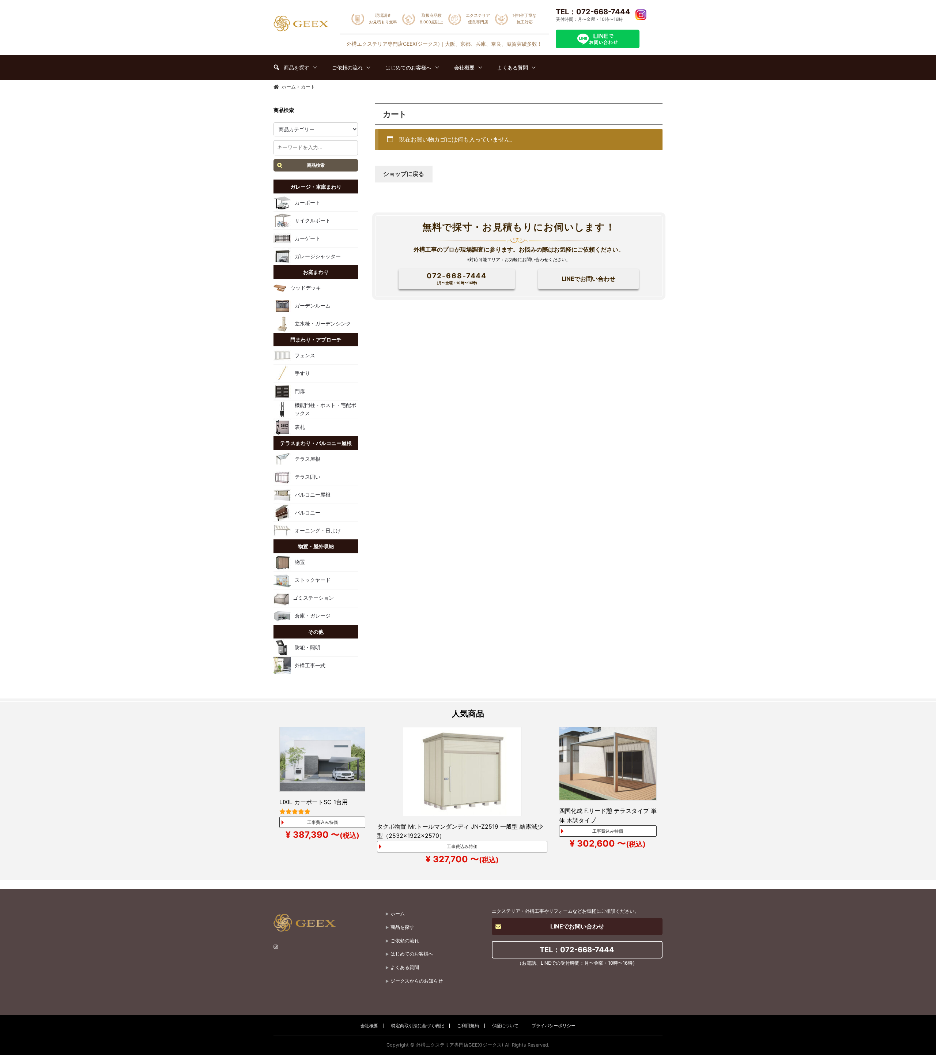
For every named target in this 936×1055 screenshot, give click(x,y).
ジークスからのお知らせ (416, 981)
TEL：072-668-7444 (593, 11)
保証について (505, 1025)
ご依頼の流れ (404, 940)
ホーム (289, 87)
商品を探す (402, 927)
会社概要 (369, 1025)
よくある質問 (404, 967)
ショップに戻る (403, 173)
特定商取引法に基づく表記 (417, 1025)
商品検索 (316, 165)
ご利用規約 (468, 1025)
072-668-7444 (457, 278)
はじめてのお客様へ (411, 954)
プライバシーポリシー (553, 1025)
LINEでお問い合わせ (588, 278)
